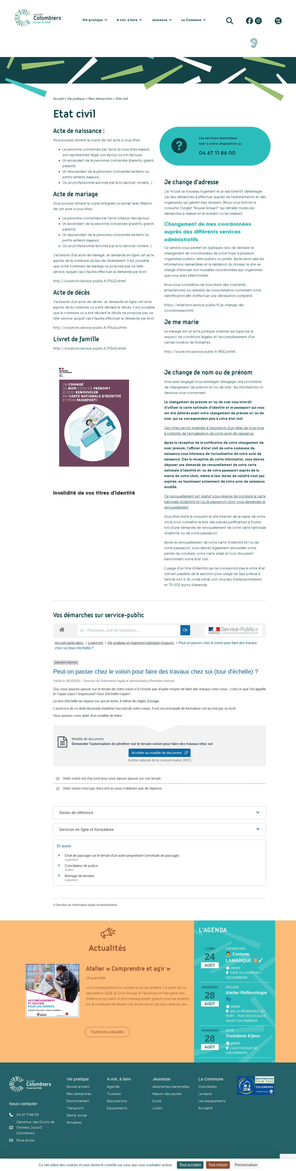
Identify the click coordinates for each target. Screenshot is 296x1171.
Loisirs (157, 1108)
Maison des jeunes (167, 1094)
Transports (75, 1108)
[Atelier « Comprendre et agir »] (52, 990)
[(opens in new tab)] (253, 43)
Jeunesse (159, 20)
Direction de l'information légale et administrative (86, 905)
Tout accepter (190, 1165)
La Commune (191, 20)
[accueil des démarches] (62, 628)
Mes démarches (100, 98)
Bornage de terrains (79, 876)
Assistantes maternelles (171, 1087)
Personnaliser (246, 1165)
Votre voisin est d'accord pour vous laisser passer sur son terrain (111, 778)
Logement (96, 643)
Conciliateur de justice (81, 866)
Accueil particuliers (69, 643)
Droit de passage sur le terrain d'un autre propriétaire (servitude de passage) (122, 855)
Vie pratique (93, 20)
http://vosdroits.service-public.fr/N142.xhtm (199, 352)
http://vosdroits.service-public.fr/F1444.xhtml (89, 328)
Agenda (113, 1087)
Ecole (157, 1101)
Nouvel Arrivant (206, 208)
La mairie (205, 1094)
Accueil (58, 98)
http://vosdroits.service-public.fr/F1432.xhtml (89, 281)
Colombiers (207, 1087)
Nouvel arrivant (78, 1087)
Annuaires (74, 1122)
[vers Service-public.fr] (233, 630)
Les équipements (211, 1101)
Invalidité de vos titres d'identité (94, 492)
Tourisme (114, 1094)
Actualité (205, 1108)
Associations (117, 1101)
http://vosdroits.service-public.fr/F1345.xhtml (89, 348)
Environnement (78, 1101)
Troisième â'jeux (243, 1035)
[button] (106, 20)
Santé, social (77, 1115)
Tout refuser (218, 1165)
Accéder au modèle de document (158, 753)
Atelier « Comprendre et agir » (128, 968)
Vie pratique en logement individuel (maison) (141, 643)
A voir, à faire (127, 20)
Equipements (117, 1108)
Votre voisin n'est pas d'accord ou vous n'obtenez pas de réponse (111, 788)
